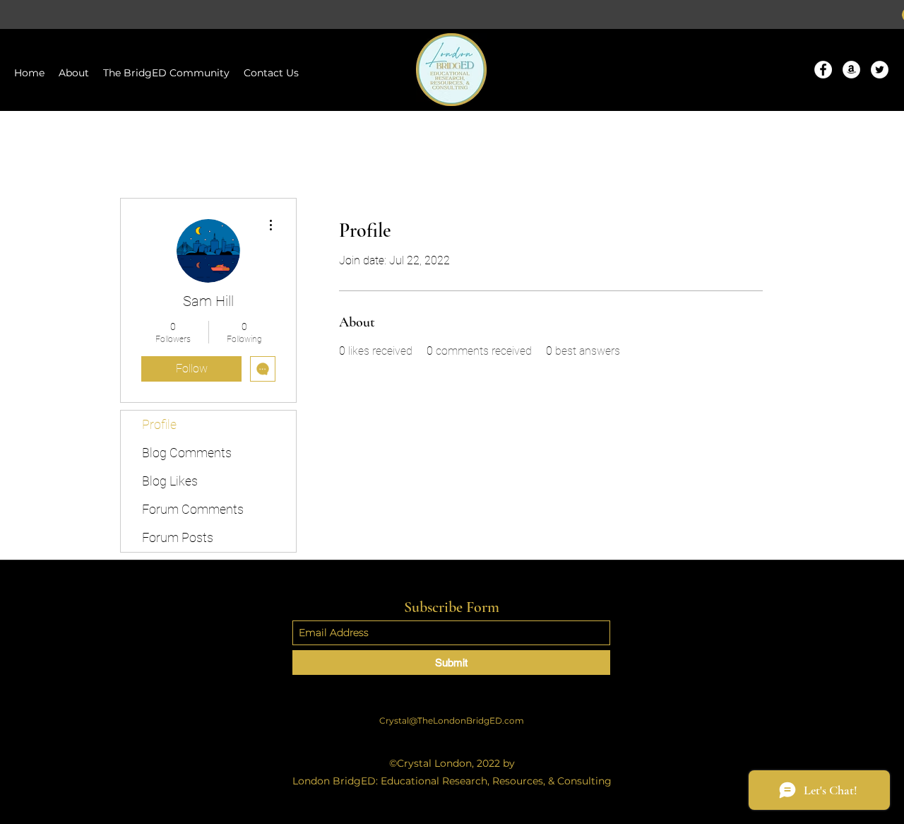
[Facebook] (823, 69)
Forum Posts (177, 537)
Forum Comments (193, 509)
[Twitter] (879, 69)
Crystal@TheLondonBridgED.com (451, 720)
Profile (159, 424)
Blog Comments (187, 452)
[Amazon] (851, 69)
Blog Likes (170, 480)
